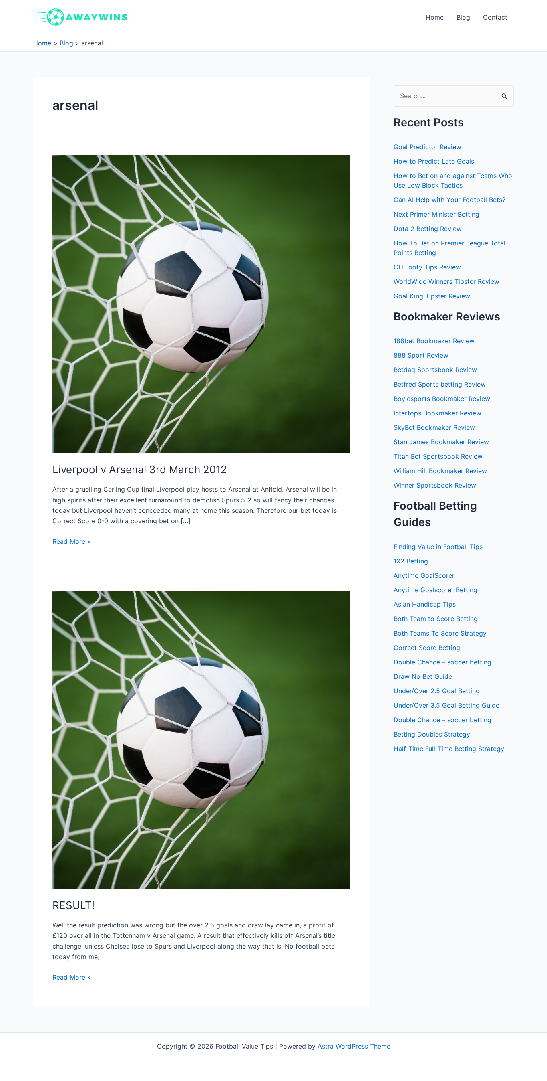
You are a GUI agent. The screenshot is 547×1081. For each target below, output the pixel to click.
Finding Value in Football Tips (438, 547)
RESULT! (73, 905)
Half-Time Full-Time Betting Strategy (449, 749)
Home (435, 17)
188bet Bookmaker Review (434, 341)
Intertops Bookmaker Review (437, 413)
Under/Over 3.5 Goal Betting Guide (446, 705)
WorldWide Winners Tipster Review (446, 281)
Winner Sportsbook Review (435, 485)
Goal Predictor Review (427, 147)
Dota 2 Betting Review (428, 229)
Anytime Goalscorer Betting (435, 590)
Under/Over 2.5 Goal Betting (437, 691)
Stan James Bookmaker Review (441, 442)
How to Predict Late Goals (434, 161)
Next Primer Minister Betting (436, 214)
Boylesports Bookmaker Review (442, 399)
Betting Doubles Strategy (432, 734)
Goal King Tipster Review (432, 296)
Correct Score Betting (427, 648)
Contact (495, 17)
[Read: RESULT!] (201, 739)
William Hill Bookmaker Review (440, 471)
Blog (463, 17)
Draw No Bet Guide (423, 676)
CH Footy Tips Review (427, 267)
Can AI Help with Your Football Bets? (449, 200)
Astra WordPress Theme (354, 1046)
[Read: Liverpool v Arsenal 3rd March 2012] (201, 304)
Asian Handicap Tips (425, 604)
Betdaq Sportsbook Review (435, 370)
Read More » (71, 542)
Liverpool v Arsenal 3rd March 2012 (139, 469)
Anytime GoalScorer (424, 575)
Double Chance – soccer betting (442, 662)
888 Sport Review (421, 355)
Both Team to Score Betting (436, 619)
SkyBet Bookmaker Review (434, 427)
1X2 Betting (411, 561)
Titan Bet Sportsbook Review (438, 456)
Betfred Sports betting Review (440, 384)
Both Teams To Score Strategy (440, 633)
